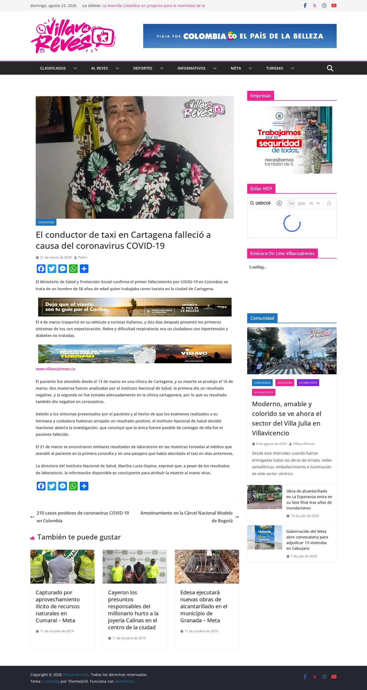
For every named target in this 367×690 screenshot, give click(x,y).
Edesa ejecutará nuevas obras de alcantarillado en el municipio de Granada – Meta (203, 606)
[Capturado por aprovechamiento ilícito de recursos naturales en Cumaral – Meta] (62, 553)
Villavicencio (263, 392)
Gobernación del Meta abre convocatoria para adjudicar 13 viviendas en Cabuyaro (307, 540)
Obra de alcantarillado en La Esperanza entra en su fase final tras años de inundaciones (309, 499)
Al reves (99, 68)
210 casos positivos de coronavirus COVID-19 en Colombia (83, 517)
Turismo (274, 68)
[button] (74, 68)
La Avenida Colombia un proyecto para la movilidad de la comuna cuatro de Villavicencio (153, 8)
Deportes (142, 68)
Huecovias (285, 382)
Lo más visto (308, 382)
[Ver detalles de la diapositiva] (240, 36)
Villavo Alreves (304, 443)
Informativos (192, 68)
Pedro (82, 257)
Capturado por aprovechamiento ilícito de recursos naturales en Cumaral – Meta (58, 606)
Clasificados (53, 68)
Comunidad (46, 222)
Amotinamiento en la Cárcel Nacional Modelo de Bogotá (187, 517)
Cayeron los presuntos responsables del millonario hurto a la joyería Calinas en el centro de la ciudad (133, 610)
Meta (236, 68)
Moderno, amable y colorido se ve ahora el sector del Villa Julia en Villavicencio (286, 418)
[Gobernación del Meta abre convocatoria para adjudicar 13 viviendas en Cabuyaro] (264, 543)
